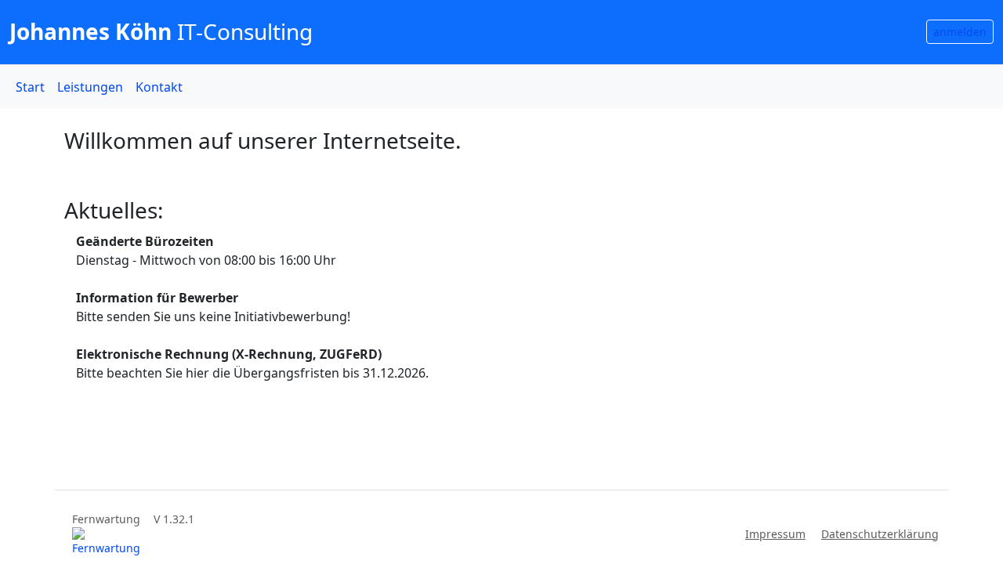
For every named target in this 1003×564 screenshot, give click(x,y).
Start (30, 87)
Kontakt (159, 87)
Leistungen (90, 87)
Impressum (775, 533)
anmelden (960, 31)
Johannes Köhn (161, 31)
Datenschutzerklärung (880, 533)
